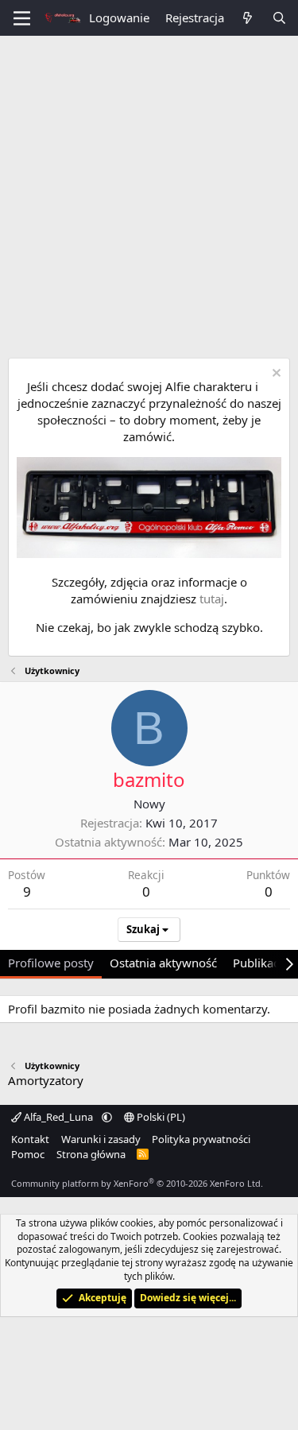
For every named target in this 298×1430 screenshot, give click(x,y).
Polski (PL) (159, 1117)
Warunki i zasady (101, 1139)
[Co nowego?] (247, 18)
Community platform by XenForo (137, 1183)
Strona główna (91, 1154)
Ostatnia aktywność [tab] (163, 963)
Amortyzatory (45, 1080)
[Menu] (22, 18)
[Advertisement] (149, 193)
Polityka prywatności (201, 1139)
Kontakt (30, 1139)
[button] (107, 1117)
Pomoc (28, 1154)
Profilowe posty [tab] (51, 963)
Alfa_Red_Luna (58, 1117)
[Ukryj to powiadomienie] (274, 374)
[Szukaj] (279, 18)
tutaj (211, 598)
